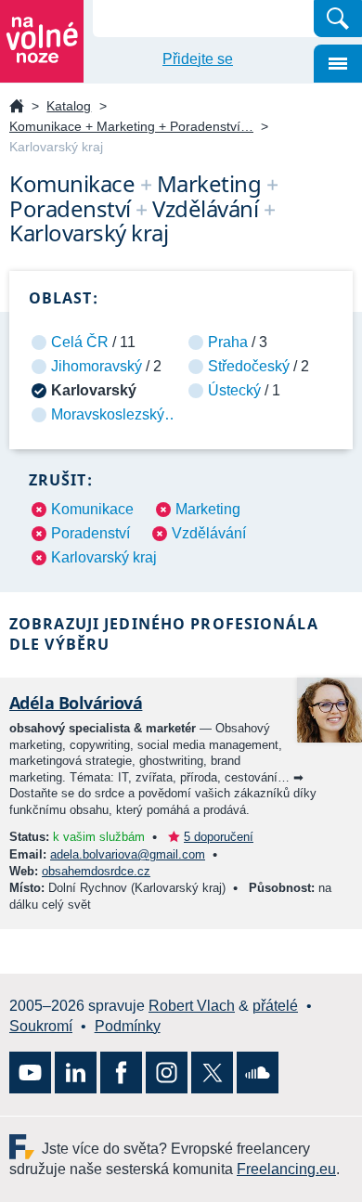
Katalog (68, 105)
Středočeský (249, 366)
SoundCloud (257, 1072)
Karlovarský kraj (104, 557)
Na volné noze (16, 107)
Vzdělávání (209, 533)
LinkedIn (76, 1072)
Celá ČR (80, 342)
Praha (228, 342)
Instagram (166, 1072)
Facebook (121, 1072)
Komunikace (92, 509)
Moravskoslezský (107, 414)
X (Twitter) (212, 1072)
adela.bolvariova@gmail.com (127, 854)
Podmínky (128, 1026)
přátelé (275, 1006)
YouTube (30, 1072)
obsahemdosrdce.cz (96, 871)
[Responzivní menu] (338, 64)
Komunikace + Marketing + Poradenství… (131, 126)
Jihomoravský (96, 366)
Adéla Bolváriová (75, 702)
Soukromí (40, 1026)
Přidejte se (197, 59)
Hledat (338, 18)
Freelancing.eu (25, 1146)
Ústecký (234, 390)
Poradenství (90, 533)
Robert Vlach (192, 1006)
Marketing (207, 509)
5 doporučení (218, 837)
